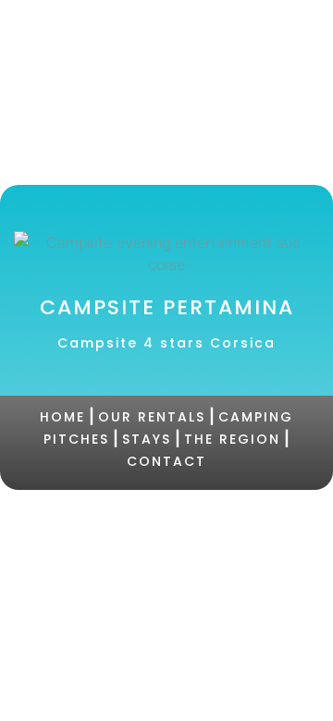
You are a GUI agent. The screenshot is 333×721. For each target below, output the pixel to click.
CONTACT (166, 461)
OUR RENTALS (151, 417)
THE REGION (232, 439)
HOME (62, 417)
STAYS (146, 439)
